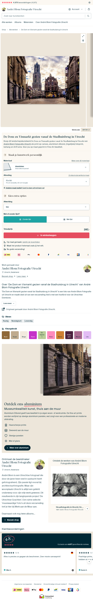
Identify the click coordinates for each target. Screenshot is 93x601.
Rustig (5, 321)
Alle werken (7, 22)
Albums (18, 22)
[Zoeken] (88, 16)
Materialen (28, 22)
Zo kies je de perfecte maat (79, 175)
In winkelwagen (48, 235)
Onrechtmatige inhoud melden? (55, 584)
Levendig (28, 321)
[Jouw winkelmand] (89, 9)
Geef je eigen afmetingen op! (25, 188)
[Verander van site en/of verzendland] (89, 2)
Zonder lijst (27, 219)
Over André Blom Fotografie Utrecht (52, 22)
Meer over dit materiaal (80, 161)
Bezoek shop (7, 276)
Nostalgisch (17, 321)
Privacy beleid (74, 584)
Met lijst (70, 219)
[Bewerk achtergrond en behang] (84, 41)
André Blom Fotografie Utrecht (24, 9)
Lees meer (21, 276)
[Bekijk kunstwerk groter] (84, 36)
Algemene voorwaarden (23, 584)
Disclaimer (38, 584)
